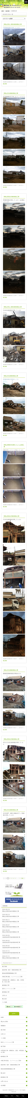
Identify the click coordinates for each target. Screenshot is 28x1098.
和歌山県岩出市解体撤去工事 (11, 196)
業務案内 (3, 1025)
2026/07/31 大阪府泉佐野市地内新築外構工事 (11, 951)
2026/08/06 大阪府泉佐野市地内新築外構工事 (11, 936)
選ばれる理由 (4, 1021)
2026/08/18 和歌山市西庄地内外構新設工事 (10, 915)
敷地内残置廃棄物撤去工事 (9, 973)
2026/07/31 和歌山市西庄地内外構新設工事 (10, 957)
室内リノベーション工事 (8, 988)
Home (6, 1096)
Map (17, 1096)
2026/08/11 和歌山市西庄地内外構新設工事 (10, 920)
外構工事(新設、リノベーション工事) (12, 976)
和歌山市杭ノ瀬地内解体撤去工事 (13, 24)
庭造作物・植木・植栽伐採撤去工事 (11, 970)
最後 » (23, 878)
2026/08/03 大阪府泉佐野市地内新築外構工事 (11, 941)
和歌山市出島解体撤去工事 (11, 93)
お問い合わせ (4, 1081)
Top (23, 1096)
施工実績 (7, 11)
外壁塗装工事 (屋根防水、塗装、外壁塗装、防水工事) (13, 981)
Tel (12, 1096)
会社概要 (3, 1085)
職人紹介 (4, 998)
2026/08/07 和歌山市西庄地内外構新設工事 (10, 926)
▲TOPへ (14, 1013)
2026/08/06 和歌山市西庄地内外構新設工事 (10, 931)
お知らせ (4, 995)
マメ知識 (4, 1002)
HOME (2, 11)
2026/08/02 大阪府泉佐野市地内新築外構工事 (11, 946)
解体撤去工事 (5, 985)
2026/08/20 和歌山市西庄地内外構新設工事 (10, 910)
